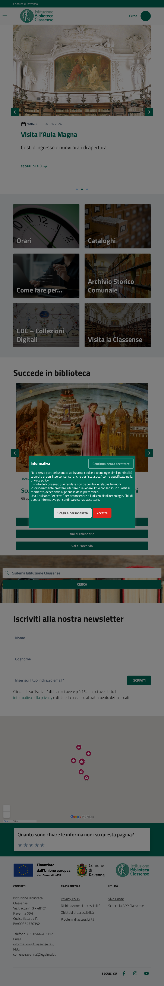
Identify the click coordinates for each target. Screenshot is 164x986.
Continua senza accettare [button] (111, 463)
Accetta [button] (102, 512)
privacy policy (40, 480)
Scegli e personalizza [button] (72, 512)
